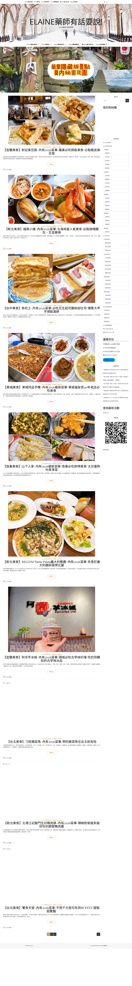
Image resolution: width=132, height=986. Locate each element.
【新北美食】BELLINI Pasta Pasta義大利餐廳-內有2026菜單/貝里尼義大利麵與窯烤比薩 (51, 563)
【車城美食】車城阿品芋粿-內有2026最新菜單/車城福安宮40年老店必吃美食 (52, 388)
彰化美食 (107, 160)
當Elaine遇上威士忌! (64, 2)
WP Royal (30, 945)
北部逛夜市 (107, 314)
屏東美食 (60, 384)
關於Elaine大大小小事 (108, 332)
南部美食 (54, 384)
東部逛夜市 (107, 321)
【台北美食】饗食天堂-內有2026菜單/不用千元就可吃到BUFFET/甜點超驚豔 (52, 909)
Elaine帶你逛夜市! (45, 2)
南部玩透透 (107, 277)
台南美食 (107, 198)
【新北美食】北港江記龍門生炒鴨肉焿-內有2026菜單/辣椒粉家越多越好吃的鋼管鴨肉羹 (52, 824)
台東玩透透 (108, 295)
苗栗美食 (107, 164)
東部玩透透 (107, 292)
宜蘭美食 (54, 147)
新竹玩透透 (108, 269)
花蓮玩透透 (108, 303)
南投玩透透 (108, 243)
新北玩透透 (108, 265)
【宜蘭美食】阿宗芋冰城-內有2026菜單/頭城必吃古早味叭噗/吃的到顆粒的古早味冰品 (51, 659)
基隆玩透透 (108, 261)
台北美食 (60, 738)
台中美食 (60, 305)
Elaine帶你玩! (37, 2)
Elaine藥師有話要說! (66, 21)
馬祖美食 (107, 232)
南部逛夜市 (107, 318)
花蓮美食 (107, 224)
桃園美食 (107, 190)
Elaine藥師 (8, 169)
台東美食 (107, 217)
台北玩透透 (108, 258)
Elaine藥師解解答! (55, 2)
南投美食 (107, 153)
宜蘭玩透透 (108, 299)
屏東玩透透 (108, 288)
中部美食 (54, 305)
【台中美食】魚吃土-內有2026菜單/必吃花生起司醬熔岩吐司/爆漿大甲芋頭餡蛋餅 (51, 309)
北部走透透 (107, 254)
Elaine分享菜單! (74, 2)
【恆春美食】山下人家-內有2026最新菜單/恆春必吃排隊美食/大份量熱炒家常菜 (51, 468)
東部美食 (60, 147)
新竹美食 (107, 187)
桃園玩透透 (108, 273)
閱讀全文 (51, 164)
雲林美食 (107, 168)
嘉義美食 (107, 202)
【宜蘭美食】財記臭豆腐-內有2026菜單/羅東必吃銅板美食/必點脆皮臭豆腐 (51, 151)
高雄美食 (107, 209)
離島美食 (106, 228)
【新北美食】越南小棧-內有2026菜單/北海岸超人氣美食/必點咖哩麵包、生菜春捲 (52, 230)
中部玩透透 (107, 239)
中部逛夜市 (107, 310)
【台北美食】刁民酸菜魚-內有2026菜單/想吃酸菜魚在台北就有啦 (51, 741)
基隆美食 (107, 179)
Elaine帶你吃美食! (29, 2)
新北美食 (60, 226)
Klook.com (105, 412)
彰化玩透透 (108, 246)
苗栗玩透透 (108, 250)
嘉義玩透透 (108, 284)
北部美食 (54, 226)
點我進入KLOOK (109, 360)
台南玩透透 (108, 280)
